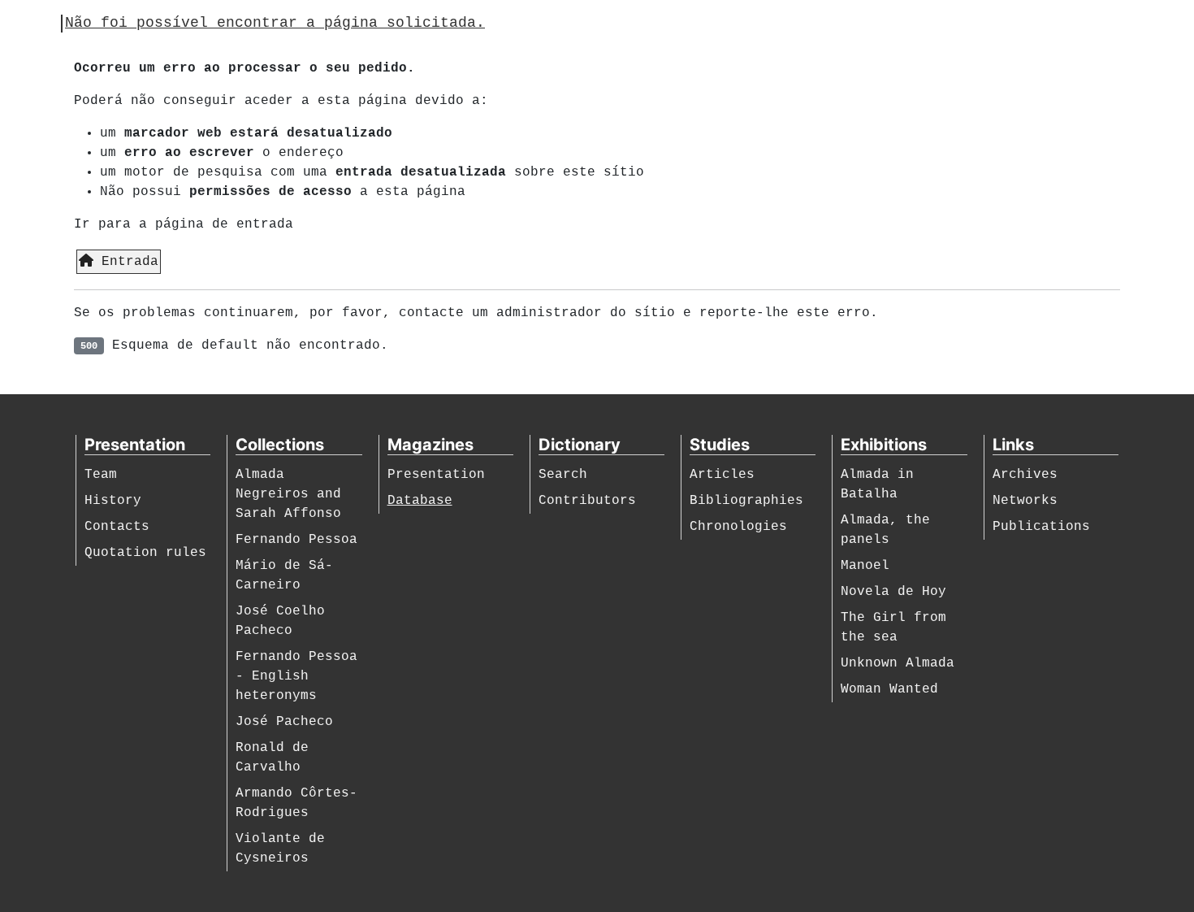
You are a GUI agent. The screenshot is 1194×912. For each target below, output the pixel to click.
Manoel (865, 565)
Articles (722, 474)
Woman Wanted (889, 689)
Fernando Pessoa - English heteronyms (296, 676)
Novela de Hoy (893, 591)
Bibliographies (746, 500)
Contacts (116, 526)
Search (563, 474)
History (112, 500)
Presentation (436, 474)
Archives (1025, 474)
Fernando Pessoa (296, 539)
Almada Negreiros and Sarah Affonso (288, 494)
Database (419, 500)
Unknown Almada (897, 663)
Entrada (125, 261)
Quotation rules (145, 552)
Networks (1025, 500)
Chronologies (738, 526)
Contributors (587, 500)
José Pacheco (284, 721)
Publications (1041, 526)
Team (100, 474)
